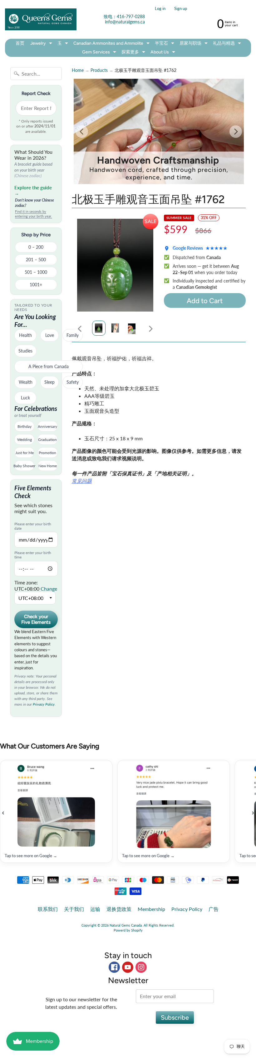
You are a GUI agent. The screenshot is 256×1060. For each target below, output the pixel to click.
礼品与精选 (228, 44)
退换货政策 (118, 909)
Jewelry (42, 44)
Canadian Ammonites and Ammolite (112, 44)
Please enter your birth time (32, 555)
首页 (20, 43)
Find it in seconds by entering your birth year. (33, 213)
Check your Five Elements (36, 619)
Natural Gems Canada (126, 925)
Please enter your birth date (32, 526)
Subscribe (175, 1017)
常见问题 (82, 481)
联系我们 (48, 909)
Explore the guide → (33, 190)
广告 (214, 909)
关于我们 (74, 909)
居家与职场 (194, 44)
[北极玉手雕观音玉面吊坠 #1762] (99, 328)
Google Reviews (200, 248)
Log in (160, 9)
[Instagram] (141, 967)
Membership (151, 909)
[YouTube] (127, 967)
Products (99, 70)
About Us (163, 53)
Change (49, 589)
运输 (95, 909)
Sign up (180, 9)
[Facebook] (114, 967)
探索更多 (134, 53)
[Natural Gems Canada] (40, 19)
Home (78, 70)
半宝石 (165, 44)
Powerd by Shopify (128, 930)
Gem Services (100, 53)
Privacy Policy (44, 704)
